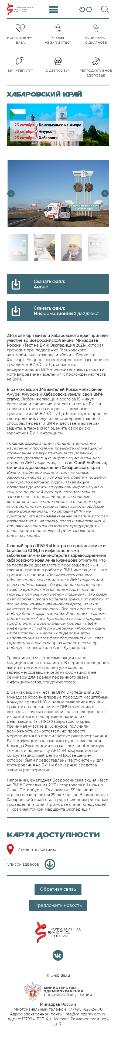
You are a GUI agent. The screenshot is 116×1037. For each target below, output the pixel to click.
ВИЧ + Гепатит (20, 70)
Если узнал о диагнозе (96, 40)
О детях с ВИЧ (58, 70)
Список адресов (23, 864)
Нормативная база (20, 40)
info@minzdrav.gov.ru (85, 1014)
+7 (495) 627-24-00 (85, 1009)
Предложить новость (58, 905)
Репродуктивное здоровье (96, 73)
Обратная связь (58, 889)
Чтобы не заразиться (58, 40)
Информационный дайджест (66, 313)
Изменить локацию (37, 849)
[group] (58, 193)
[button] (105, 193)
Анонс (41, 286)
